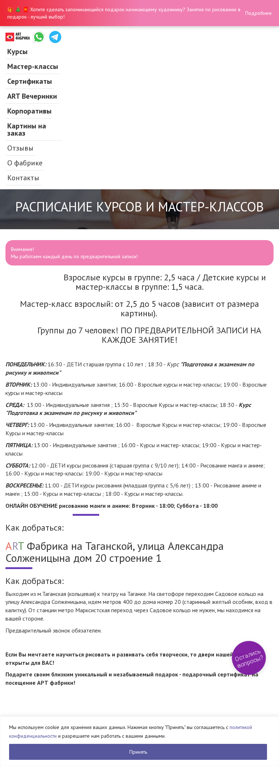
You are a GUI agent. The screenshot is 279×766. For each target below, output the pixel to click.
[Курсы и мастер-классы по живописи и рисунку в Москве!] (17, 37)
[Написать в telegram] (55, 37)
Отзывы (20, 148)
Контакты (23, 177)
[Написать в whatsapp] (39, 37)
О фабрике (25, 163)
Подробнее (258, 13)
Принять (138, 752)
